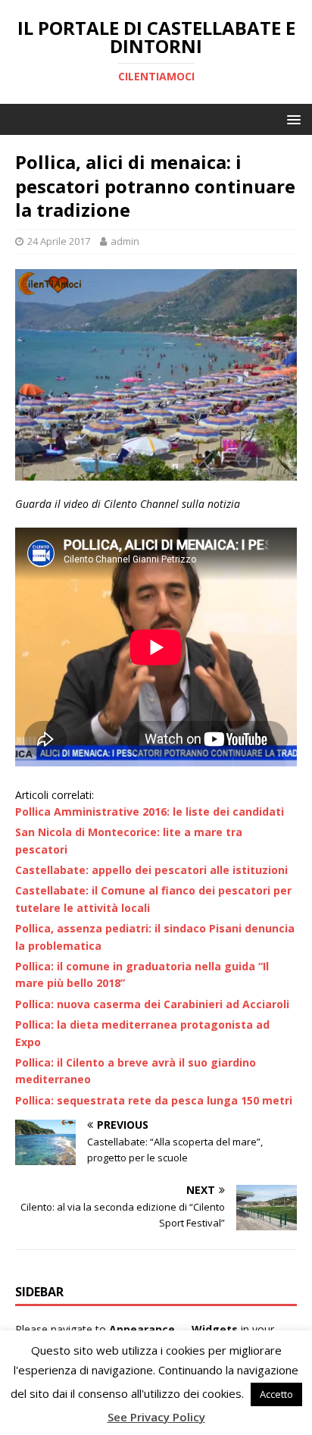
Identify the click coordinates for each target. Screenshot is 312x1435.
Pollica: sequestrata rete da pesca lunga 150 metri (153, 1100)
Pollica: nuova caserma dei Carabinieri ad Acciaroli (152, 1004)
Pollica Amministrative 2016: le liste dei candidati (149, 811)
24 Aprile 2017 (58, 241)
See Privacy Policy (156, 1416)
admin (125, 241)
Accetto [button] (276, 1394)
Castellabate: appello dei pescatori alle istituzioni (151, 870)
